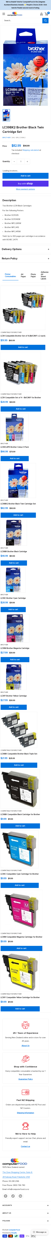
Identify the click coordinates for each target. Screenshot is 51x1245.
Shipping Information (25, 1113)
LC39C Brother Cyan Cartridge (13, 598)
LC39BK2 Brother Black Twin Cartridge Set (18, 504)
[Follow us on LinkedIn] (20, 1196)
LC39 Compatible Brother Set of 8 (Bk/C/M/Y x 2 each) (23, 336)
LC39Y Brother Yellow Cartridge (14, 696)
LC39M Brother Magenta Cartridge (15, 648)
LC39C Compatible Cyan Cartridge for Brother (20, 874)
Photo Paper (33, 275)
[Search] (45, 20)
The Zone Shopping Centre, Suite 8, (17, 1172)
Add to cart (25, 176)
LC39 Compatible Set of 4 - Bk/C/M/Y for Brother (21, 398)
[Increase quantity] (27, 161)
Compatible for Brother (11, 332)
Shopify (14, 1233)
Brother (6, 137)
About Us (25, 1046)
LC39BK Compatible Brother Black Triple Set (19, 754)
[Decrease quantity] (14, 161)
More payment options (25, 189)
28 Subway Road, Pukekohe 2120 (16, 1177)
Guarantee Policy (25, 1079)
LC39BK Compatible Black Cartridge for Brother (20, 814)
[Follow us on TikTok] (13, 1196)
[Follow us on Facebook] (5, 1196)
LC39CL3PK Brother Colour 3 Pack (15, 447)
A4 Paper (23, 275)
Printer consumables (10, 275)
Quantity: (6, 161)
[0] (46, 14)
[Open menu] (3, 14)
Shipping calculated (31, 150)
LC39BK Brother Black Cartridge (14, 551)
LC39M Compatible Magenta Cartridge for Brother (21, 937)
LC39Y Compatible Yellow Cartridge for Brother (20, 997)
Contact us (25, 1146)
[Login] (41, 14)
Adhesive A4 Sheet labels (45, 275)
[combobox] (22, 20)
